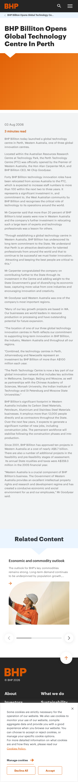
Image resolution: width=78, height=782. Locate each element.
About (10, 693)
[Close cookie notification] (72, 708)
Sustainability (54, 702)
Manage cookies (17, 760)
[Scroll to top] (66, 658)
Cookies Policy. (16, 748)
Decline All (21, 770)
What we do (52, 693)
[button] (9, 638)
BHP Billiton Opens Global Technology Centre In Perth (31, 15)
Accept (50, 770)
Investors (14, 702)
